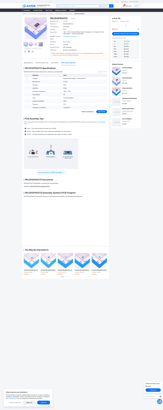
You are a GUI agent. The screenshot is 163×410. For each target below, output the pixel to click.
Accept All (44, 402)
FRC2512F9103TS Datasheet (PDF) (40, 186)
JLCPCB (24, 13)
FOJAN (65, 21)
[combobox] (76, 5)
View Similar (101, 111)
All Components (42, 13)
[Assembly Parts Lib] (29, 6)
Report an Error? (102, 71)
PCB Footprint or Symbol (70, 36)
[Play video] (51, 154)
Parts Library (32, 13)
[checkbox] (27, 78)
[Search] (111, 6)
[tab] (28, 62)
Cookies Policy (12, 398)
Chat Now (153, 390)
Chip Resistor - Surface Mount (64, 13)
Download (67, 41)
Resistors (51, 13)
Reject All (29, 402)
